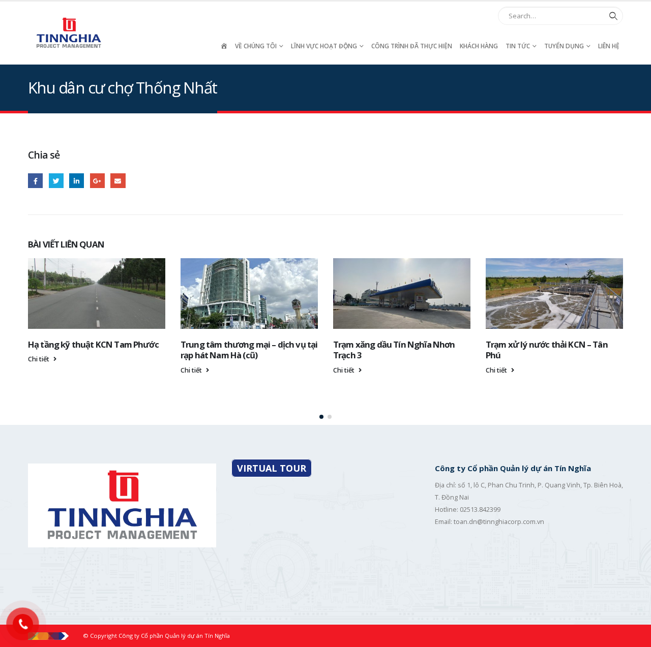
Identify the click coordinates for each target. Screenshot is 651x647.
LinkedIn (76, 180)
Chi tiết (39, 359)
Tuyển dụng (564, 46)
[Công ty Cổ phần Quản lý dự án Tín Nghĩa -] (68, 33)
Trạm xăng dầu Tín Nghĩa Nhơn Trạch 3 (394, 349)
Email (117, 180)
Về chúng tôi (256, 46)
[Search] (611, 15)
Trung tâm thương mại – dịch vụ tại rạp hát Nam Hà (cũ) (249, 349)
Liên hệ (608, 46)
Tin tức (518, 46)
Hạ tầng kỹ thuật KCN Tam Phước (93, 344)
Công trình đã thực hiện (411, 46)
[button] (321, 416)
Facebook (35, 180)
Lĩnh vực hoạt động (324, 46)
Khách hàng (479, 46)
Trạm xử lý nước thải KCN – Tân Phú (547, 349)
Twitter (56, 180)
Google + (97, 180)
